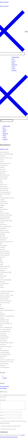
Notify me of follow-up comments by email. (11, 426)
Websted (2, 418)
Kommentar (3, 400)
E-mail (2, 415)
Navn (1, 412)
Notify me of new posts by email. (9, 429)
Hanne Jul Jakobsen (4, 2)
